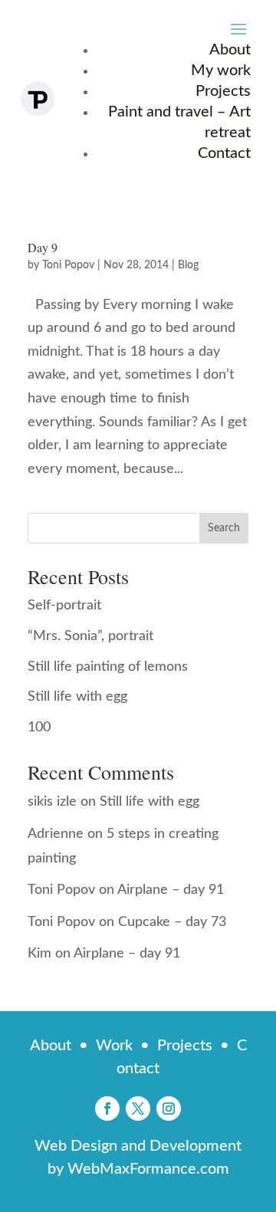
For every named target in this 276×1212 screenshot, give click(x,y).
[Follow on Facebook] (107, 1108)
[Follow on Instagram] (168, 1108)
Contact (224, 153)
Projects (223, 91)
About (230, 49)
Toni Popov (68, 265)
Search (224, 528)
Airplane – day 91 (170, 890)
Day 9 (43, 247)
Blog (188, 265)
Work (114, 1045)
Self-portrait (64, 606)
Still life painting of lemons (108, 667)
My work (221, 70)
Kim (39, 954)
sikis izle (52, 802)
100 (39, 727)
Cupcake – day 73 (172, 922)
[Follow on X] (138, 1108)
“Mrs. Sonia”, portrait (90, 636)
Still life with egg (77, 697)
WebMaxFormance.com (148, 1169)
